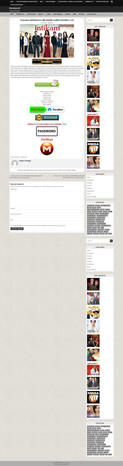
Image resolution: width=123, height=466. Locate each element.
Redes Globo (101, 229)
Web (11, 219)
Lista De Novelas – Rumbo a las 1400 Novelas (70, 1)
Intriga (36, 170)
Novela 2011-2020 (47, 170)
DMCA (41, 1)
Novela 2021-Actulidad (102, 215)
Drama (27, 170)
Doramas (67, 14)
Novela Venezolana (106, 225)
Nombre (13, 208)
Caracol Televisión (105, 205)
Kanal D (40, 170)
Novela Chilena (90, 219)
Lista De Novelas (91, 14)
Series (48, 14)
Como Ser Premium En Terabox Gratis (26, 1)
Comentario (14, 189)
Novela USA (97, 225)
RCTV (102, 227)
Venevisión (96, 233)
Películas (81, 14)
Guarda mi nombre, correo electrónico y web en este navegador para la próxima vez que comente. (39, 225)
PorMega (28, 161)
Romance (69, 170)
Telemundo (100, 231)
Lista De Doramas (50, 1)
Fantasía (107, 209)
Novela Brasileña (101, 217)
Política (94, 227)
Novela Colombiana (100, 219)
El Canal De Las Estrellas (93, 209)
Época (110, 233)
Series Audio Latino (91, 231)
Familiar (102, 209)
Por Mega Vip (14, 8)
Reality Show (90, 191)
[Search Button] (112, 2)
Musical (110, 211)
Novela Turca (54, 170)
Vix (106, 233)
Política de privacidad (102, 1)
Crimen (24, 170)
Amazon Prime (90, 205)
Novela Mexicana (91, 221)
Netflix (96, 213)
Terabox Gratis (31, 14)
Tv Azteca (89, 233)
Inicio (12, 1)
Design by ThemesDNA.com (61, 464)
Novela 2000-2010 (104, 213)
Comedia (89, 207)
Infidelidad (32, 170)
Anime (88, 177)
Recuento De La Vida (62, 170)
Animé (74, 14)
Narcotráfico (90, 213)
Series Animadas (57, 14)
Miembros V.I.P (89, 1)
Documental (90, 180)
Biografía (97, 205)
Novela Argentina (91, 217)
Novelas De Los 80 (91, 223)
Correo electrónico (16, 214)
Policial (89, 227)
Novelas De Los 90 (101, 223)
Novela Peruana (100, 221)
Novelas (40, 14)
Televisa (106, 231)
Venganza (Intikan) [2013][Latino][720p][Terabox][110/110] (47, 20)
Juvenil (105, 211)
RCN (99, 227)
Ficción (89, 211)
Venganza (74, 170)
